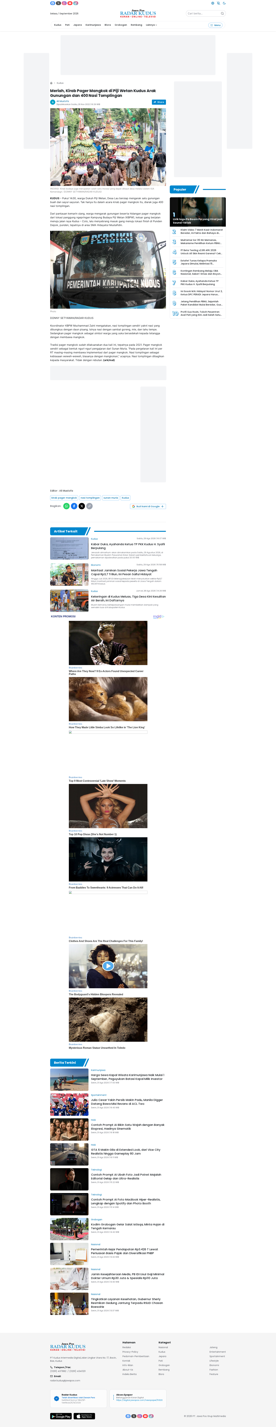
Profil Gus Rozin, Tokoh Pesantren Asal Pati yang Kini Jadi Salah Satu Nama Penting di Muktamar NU (200, 315)
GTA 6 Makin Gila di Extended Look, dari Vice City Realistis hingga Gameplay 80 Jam (125, 1152)
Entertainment (218, 1351)
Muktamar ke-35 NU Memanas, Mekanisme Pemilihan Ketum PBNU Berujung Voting (200, 243)
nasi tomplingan (90, 497)
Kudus (57, 24)
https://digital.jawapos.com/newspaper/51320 (139, 1400)
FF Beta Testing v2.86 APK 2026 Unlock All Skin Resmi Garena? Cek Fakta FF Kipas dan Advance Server (201, 253)
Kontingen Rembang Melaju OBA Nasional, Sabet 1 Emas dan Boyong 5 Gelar (201, 274)
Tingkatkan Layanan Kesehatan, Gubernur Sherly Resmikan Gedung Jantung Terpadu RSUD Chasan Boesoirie (127, 1303)
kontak (126, 1360)
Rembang (136, 24)
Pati (67, 24)
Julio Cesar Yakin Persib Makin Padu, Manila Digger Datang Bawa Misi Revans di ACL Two (127, 1102)
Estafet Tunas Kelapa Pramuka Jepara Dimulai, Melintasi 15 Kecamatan (199, 263)
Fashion (214, 1369)
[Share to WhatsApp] (66, 506)
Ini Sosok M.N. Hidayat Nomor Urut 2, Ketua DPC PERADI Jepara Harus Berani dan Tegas (201, 294)
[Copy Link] (89, 506)
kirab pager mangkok (64, 497)
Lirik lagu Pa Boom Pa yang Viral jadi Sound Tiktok (197, 221)
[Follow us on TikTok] (75, 3)
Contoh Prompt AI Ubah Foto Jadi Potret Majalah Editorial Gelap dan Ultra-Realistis (126, 1176)
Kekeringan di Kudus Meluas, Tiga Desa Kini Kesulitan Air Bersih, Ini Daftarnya (128, 598)
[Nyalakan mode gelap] (224, 3)
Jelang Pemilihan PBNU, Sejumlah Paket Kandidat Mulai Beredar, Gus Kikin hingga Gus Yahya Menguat (201, 304)
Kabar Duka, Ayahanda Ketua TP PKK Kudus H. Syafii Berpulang (128, 546)
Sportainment (99, 1095)
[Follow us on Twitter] (58, 3)
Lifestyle (214, 1360)
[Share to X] (82, 506)
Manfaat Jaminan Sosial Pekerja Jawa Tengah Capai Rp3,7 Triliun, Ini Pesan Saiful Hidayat (124, 572)
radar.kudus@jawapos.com (65, 1380)
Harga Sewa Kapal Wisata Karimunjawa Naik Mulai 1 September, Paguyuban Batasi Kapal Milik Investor (127, 1077)
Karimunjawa (93, 24)
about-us (128, 1369)
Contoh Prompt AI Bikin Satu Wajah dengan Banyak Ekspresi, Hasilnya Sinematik (128, 1127)
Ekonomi (95, 565)
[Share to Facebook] (74, 506)
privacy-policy (130, 1351)
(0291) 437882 (58, 1371)
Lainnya (150, 24)
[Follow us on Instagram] (64, 3)
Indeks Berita (130, 1374)
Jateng (213, 1347)
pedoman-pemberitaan (136, 1356)
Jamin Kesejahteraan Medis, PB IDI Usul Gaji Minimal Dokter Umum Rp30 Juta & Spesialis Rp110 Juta (127, 1276)
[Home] (51, 83)
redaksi (127, 1347)
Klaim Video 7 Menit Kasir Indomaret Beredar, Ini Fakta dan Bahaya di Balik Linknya (202, 233)
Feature (214, 1374)
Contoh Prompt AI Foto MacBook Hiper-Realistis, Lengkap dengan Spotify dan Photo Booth (126, 1201)
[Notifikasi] (218, 3)
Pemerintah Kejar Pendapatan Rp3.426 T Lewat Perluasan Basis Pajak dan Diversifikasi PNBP (124, 1251)
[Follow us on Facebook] (52, 3)
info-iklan (128, 1365)
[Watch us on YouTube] (70, 3)
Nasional (95, 1244)
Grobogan (121, 24)
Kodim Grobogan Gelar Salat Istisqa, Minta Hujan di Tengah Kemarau (127, 1226)
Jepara (77, 24)
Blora (108, 24)
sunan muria (110, 497)
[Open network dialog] (213, 3)
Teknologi (96, 1169)
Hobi (93, 1120)
